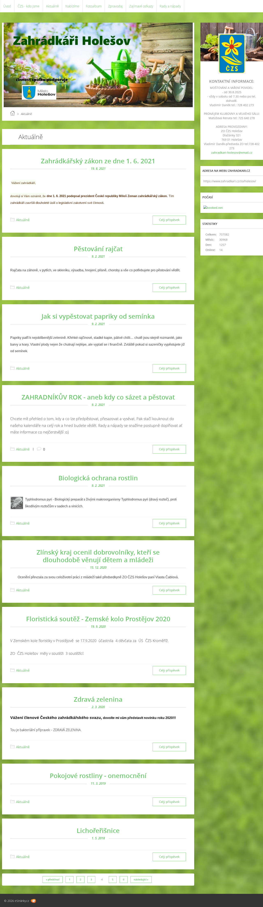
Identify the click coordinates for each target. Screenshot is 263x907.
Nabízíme (72, 6)
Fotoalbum (94, 6)
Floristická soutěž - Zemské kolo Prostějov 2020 (98, 618)
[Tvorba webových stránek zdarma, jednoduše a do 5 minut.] (33, 901)
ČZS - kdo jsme (28, 6)
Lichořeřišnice (98, 830)
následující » (141, 879)
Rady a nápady (170, 6)
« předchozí (52, 879)
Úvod (7, 6)
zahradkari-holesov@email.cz (231, 152)
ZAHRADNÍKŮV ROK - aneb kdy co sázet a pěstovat (98, 397)
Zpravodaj (115, 6)
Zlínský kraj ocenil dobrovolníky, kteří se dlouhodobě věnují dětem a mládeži (98, 556)
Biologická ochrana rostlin (98, 478)
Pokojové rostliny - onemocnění (98, 775)
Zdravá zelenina (98, 699)
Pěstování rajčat (98, 248)
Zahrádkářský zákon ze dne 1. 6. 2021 (98, 161)
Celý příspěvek (169, 220)
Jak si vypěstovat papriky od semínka (98, 316)
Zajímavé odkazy (141, 6)
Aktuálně (52, 6)
